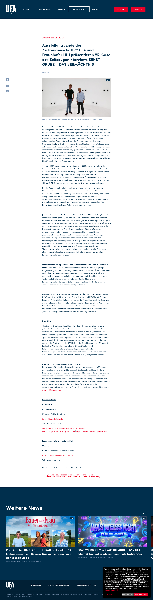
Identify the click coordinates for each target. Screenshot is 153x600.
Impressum (36, 585)
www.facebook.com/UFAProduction (69, 428)
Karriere (62, 9)
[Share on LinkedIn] (7, 85)
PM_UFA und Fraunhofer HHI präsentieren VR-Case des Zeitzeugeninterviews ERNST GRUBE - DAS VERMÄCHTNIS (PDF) (72, 476)
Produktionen (45, 9)
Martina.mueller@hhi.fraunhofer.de (57, 455)
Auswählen (108, 594)
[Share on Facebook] (7, 79)
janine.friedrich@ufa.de (52, 419)
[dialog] (127, 582)
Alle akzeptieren (141, 594)
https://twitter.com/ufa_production (91, 431)
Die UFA (26, 9)
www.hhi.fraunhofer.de (52, 390)
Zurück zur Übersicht (54, 38)
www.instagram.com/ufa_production (58, 431)
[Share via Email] (7, 91)
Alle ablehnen (127, 594)
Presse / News (79, 9)
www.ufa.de (47, 428)
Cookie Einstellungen (86, 585)
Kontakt (95, 9)
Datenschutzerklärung (58, 585)
